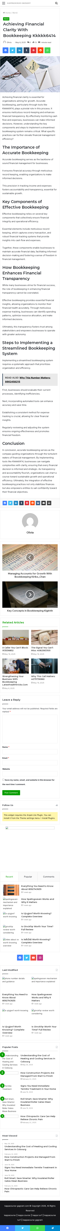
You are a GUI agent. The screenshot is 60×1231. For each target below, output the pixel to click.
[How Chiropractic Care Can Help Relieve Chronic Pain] (10, 1120)
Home (8, 13)
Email (5, 758)
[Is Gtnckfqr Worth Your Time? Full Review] (11, 930)
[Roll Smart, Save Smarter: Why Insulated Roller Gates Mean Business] (10, 1105)
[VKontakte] (38, 503)
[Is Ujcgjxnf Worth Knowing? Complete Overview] (11, 917)
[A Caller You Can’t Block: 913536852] (15, 637)
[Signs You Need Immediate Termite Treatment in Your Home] (10, 1089)
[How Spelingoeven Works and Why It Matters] (11, 904)
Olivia (9, 42)
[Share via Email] (43, 503)
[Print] (49, 503)
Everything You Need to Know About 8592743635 (15, 997)
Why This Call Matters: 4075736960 (43, 677)
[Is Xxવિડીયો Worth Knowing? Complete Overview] (11, 943)
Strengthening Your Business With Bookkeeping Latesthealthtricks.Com (15, 680)
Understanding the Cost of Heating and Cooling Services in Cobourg (38, 1058)
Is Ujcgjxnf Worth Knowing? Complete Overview (13, 1029)
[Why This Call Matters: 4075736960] (44, 666)
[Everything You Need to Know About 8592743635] (11, 890)
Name (5, 747)
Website (6, 769)
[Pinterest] (27, 503)
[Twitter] (10, 503)
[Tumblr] (21, 503)
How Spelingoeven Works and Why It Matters (42, 997)
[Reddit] (32, 503)
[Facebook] (5, 503)
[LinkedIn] (16, 503)
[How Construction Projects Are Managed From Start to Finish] (10, 1076)
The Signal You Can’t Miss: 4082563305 (42, 649)
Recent (9, 876)
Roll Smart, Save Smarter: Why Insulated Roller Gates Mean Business (37, 1102)
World (14, 13)
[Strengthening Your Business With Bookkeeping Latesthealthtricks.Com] (15, 666)
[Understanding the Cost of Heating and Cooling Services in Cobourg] (10, 1061)
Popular (28, 876)
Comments (48, 876)
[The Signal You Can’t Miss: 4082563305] (44, 637)
